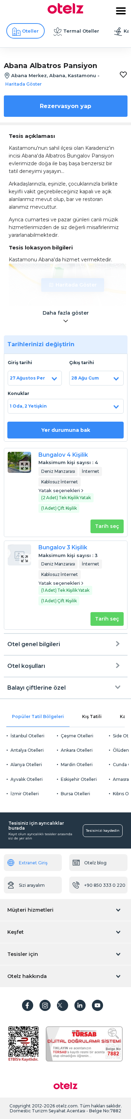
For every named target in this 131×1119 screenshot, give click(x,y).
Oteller (30, 31)
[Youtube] (97, 1005)
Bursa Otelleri (75, 793)
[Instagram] (45, 1005)
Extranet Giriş (33, 862)
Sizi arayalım (32, 885)
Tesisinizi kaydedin (102, 830)
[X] (62, 1005)
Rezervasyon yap (65, 106)
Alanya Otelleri (26, 764)
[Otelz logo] (65, 12)
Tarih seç (107, 526)
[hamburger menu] (121, 11)
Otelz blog (95, 862)
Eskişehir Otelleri (79, 779)
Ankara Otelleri (77, 750)
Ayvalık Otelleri (26, 779)
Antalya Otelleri (27, 750)
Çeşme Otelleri (77, 735)
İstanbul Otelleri (27, 735)
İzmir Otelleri (24, 793)
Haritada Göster (76, 285)
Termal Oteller (81, 31)
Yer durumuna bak (65, 430)
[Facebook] (27, 1005)
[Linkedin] (80, 1005)
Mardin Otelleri (77, 764)
